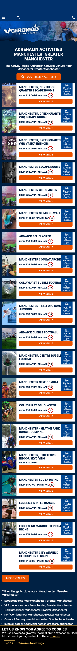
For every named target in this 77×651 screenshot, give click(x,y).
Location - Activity (38, 77)
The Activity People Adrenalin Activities (26, 30)
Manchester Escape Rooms (39, 167)
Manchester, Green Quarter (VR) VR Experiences (40, 142)
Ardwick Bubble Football (38, 332)
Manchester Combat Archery (41, 259)
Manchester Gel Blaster (38, 190)
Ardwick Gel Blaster (35, 236)
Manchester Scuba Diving (39, 479)
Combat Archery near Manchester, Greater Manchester (39, 619)
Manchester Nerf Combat (38, 382)
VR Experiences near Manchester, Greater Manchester (38, 605)
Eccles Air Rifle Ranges (37, 503)
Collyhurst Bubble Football (41, 282)
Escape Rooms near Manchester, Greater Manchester (38, 601)
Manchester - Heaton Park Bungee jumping (39, 430)
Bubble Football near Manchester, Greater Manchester (38, 624)
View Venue (46, 101)
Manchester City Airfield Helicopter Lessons (38, 554)
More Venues (15, 578)
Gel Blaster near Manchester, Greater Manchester (35, 610)
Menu (4, 18)
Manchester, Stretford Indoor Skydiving (37, 456)
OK (9, 643)
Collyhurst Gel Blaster (37, 405)
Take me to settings (31, 643)
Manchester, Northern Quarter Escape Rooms (36, 88)
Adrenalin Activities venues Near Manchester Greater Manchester (45, 67)
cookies (55, 636)
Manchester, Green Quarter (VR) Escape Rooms (40, 115)
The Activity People (17, 66)
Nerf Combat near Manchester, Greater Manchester (37, 614)
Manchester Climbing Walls (41, 213)
